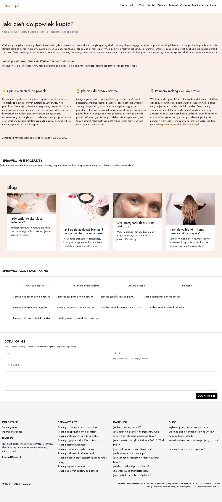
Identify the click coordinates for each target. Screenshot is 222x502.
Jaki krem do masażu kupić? (127, 427)
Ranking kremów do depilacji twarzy (76, 449)
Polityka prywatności (12, 431)
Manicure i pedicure (204, 5)
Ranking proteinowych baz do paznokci (78, 436)
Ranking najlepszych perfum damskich (77, 431)
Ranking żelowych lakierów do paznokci (78, 471)
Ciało (142, 5)
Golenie (185, 5)
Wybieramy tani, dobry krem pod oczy (188, 427)
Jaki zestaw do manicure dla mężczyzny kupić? (137, 431)
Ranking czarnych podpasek (72, 444)
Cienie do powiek (39, 32)
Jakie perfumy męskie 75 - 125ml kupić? (133, 449)
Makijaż (173, 5)
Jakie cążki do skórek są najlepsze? (187, 449)
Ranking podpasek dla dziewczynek (76, 453)
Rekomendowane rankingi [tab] (86, 285)
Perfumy (162, 5)
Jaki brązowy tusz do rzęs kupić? (130, 453)
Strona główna (9, 32)
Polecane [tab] (187, 285)
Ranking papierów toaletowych (73, 466)
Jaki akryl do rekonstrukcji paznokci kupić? (134, 436)
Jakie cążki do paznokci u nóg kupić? (132, 475)
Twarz (123, 5)
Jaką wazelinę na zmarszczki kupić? (131, 471)
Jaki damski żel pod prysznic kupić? (131, 466)
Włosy (133, 5)
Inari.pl (12, 5)
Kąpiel (151, 5)
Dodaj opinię (207, 395)
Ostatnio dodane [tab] (136, 285)
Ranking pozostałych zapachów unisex (77, 427)
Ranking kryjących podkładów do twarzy (78, 440)
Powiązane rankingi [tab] (35, 285)
